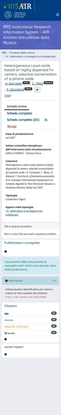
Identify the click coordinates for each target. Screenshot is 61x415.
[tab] (46, 119)
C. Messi (37, 83)
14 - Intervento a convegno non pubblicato (30, 56)
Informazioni (15, 280)
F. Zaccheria (15, 89)
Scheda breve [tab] (17, 106)
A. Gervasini (13, 83)
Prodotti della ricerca (22, 52)
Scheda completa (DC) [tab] (23, 120)
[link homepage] (18, 6)
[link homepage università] (15, 14)
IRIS (4, 52)
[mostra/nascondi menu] (57, 14)
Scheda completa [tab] (19, 113)
